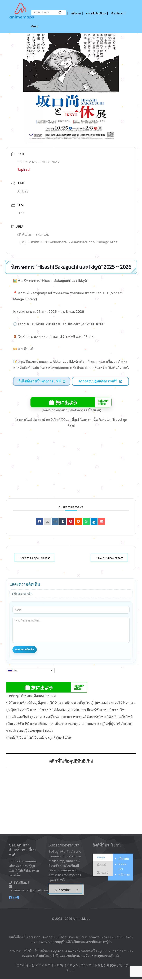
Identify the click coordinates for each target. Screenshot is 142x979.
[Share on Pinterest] (70, 521)
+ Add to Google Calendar (34, 557)
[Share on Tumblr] (62, 521)
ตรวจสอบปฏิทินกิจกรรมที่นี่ (98, 381)
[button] (30, 670)
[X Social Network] (47, 521)
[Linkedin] (55, 521)
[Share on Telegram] (94, 521)
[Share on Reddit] (78, 521)
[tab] (103, 857)
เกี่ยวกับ (123, 858)
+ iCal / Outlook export (109, 557)
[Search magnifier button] (60, 12)
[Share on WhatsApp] (86, 521)
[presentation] (101, 857)
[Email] (101, 521)
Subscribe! (62, 890)
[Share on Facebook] (39, 521)
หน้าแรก (124, 874)
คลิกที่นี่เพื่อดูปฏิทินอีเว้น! (71, 761)
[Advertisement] (71, 803)
